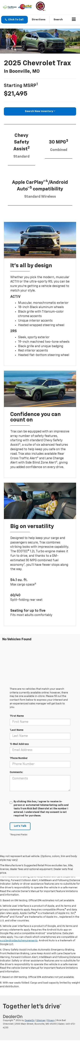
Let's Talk (20, 826)
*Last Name (16, 730)
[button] (14, 19)
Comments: (16, 772)
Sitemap (40, 1020)
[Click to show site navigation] (74, 20)
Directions (38, 19)
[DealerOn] (13, 1016)
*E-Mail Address (19, 744)
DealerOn (30, 1020)
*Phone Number (19, 758)
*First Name (17, 716)
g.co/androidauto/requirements (19, 940)
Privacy (51, 1020)
